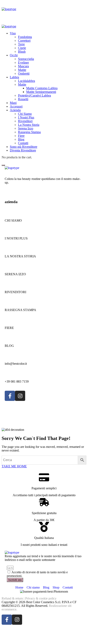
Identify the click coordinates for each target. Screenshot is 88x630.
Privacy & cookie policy (40, 598)
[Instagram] (20, 396)
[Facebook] (10, 396)
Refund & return (12, 598)
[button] (44, 466)
